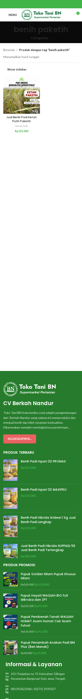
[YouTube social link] (46, 4)
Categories (39, 38)
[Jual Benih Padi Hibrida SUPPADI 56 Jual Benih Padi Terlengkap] (10, 551)
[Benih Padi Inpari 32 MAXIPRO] (10, 498)
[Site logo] (41, 14)
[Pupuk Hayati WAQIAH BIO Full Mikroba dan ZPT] (10, 601)
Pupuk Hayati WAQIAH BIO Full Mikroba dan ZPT (44, 598)
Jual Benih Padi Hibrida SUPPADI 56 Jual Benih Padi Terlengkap (48, 548)
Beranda (9, 50)
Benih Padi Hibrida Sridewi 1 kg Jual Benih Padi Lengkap (48, 520)
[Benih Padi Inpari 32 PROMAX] (10, 470)
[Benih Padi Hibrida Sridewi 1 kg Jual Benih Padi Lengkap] (10, 526)
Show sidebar (17, 69)
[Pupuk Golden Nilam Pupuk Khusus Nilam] (10, 579)
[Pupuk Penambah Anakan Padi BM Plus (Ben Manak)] (10, 648)
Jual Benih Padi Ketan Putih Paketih (21, 119)
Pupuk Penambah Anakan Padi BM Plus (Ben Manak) (48, 645)
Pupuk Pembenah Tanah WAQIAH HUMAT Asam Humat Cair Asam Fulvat (47, 621)
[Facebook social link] (35, 4)
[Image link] (29, 389)
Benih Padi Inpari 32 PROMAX (43, 461)
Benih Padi (21, 126)
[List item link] (41, 676)
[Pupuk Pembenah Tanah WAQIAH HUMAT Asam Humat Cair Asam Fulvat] (10, 624)
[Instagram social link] (41, 4)
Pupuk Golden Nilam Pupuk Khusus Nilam (48, 576)
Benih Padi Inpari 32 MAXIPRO (44, 490)
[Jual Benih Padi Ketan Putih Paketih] (21, 95)
